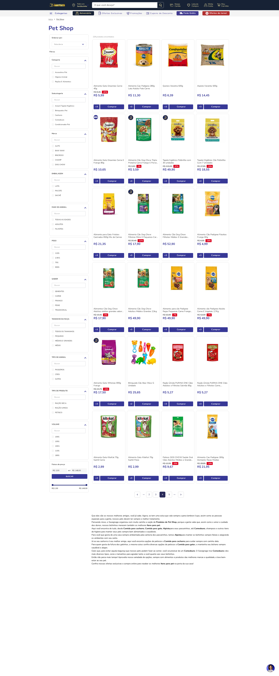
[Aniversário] (57, 5)
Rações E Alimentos (63, 81)
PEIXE (57, 305)
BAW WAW (60, 150)
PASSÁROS (59, 370)
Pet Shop (60, 19)
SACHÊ (58, 195)
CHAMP (58, 160)
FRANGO (59, 301)
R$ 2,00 (55, 488)
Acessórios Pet (61, 72)
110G (57, 253)
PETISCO (58, 412)
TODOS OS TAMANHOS (64, 331)
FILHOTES (59, 229)
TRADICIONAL (61, 310)
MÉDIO (58, 345)
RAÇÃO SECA (60, 403)
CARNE (58, 296)
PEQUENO (59, 336)
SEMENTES (59, 291)
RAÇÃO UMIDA (61, 408)
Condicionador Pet (62, 124)
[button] (69, 60)
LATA (57, 186)
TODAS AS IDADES (63, 219)
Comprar (112, 106)
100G (57, 437)
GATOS (58, 379)
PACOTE (58, 191)
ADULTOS (59, 224)
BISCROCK (59, 155)
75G (56, 262)
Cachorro (58, 115)
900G (57, 267)
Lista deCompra (195, 5)
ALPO (57, 146)
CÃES (57, 374)
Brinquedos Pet (61, 110)
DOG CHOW (60, 164)
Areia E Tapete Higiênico (64, 106)
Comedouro (59, 120)
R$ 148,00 (83, 488)
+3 (96, 106)
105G (57, 441)
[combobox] (128, 5)
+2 (165, 181)
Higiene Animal (61, 77)
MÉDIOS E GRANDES (63, 341)
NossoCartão (177, 5)
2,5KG (57, 258)
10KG (57, 446)
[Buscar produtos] (160, 5)
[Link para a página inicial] (51, 19)
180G (57, 455)
